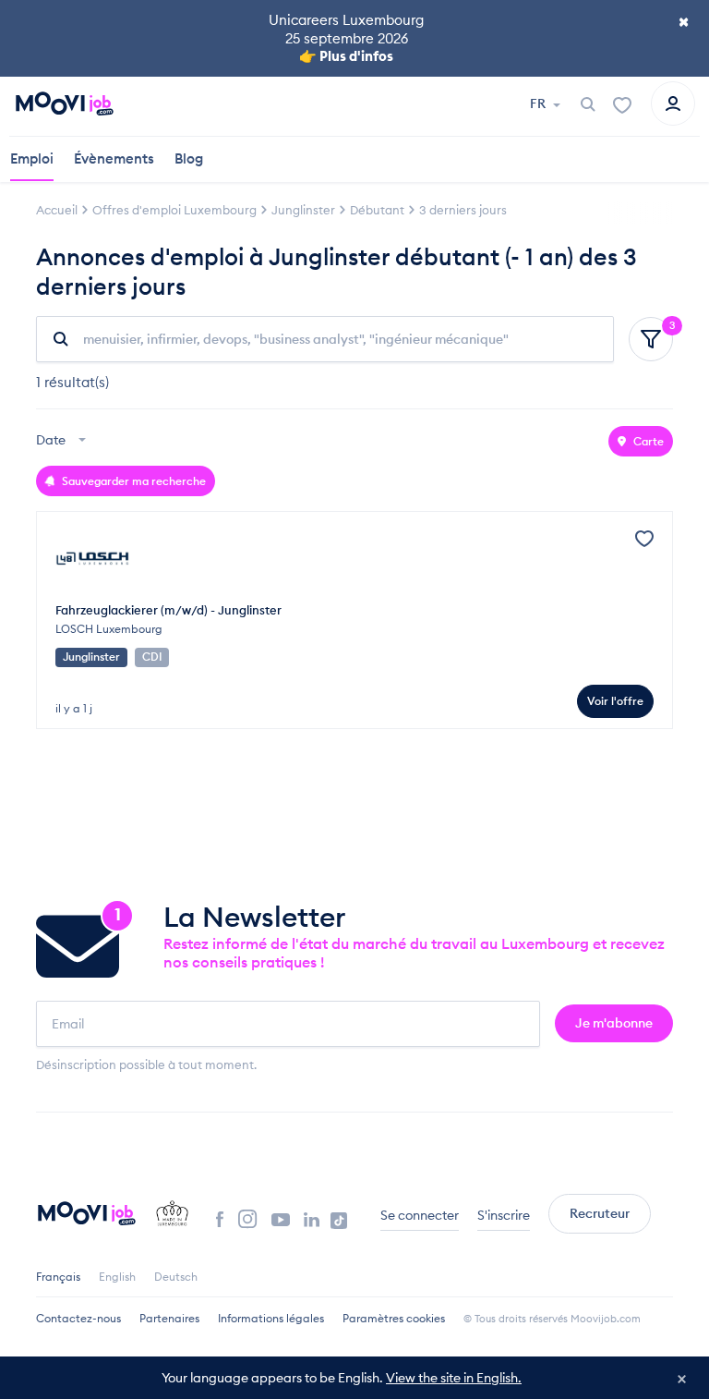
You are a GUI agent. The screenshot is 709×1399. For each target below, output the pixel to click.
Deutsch (176, 1276)
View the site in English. (454, 1377)
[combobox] (63, 441)
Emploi (32, 158)
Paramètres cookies (393, 1318)
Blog (188, 158)
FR (539, 103)
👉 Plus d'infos (346, 56)
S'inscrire (503, 1215)
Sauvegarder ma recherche (132, 481)
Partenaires (169, 1318)
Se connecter (419, 1215)
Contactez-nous (78, 1318)
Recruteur (600, 1213)
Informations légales (271, 1318)
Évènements (114, 158)
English (117, 1276)
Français (58, 1276)
